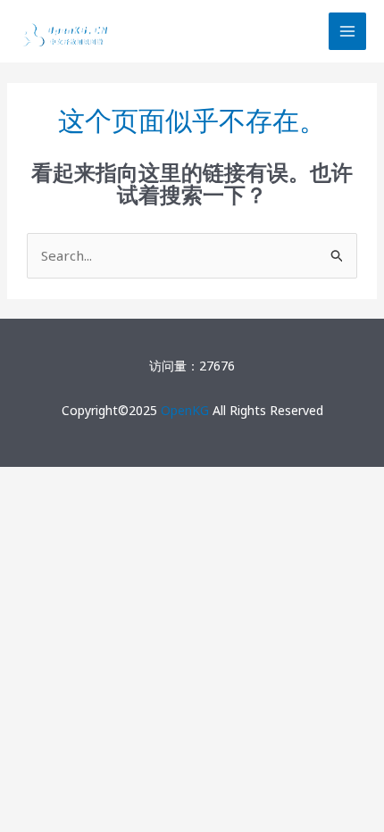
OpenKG (185, 410)
